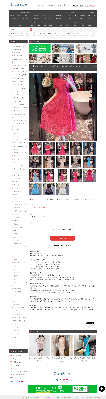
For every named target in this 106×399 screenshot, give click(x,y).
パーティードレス (28, 33)
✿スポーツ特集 (64, 25)
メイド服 (16, 159)
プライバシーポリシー (20, 371)
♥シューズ (47, 18)
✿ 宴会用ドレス (58, 15)
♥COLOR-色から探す (85, 25)
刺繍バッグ (17, 259)
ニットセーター (18, 175)
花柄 (64, 33)
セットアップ (18, 133)
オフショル (58, 33)
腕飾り (16, 221)
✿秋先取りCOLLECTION (91, 12)
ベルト (16, 272)
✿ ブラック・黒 (19, 98)
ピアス (89, 33)
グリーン (16, 347)
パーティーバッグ (19, 256)
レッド (16, 343)
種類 (31, 214)
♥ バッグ (91, 18)
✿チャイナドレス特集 (69, 12)
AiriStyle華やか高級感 (20, 75)
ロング (16, 91)
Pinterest (58, 5)
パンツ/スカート (19, 314)
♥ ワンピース (14, 18)
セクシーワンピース (20, 120)
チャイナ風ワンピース (20, 146)
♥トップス (25, 18)
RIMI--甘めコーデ (19, 68)
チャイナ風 (75, 33)
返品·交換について (19, 355)
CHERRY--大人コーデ (20, 72)
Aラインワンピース (20, 143)
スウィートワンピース (20, 149)
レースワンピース (19, 130)
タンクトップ (18, 304)
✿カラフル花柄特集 (80, 15)
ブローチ (16, 217)
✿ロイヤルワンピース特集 (31, 22)
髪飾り (16, 224)
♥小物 (20, 25)
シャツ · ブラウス (19, 165)
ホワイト (16, 330)
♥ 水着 (69, 18)
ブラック (16, 327)
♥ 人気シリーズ (37, 15)
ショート (16, 94)
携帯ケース (17, 276)
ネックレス (17, 214)
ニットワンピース (19, 136)
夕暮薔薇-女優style (20, 56)
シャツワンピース (19, 156)
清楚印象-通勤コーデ (20, 78)
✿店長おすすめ (53, 25)
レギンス (16, 311)
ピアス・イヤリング (20, 211)
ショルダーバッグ (19, 263)
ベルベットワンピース (20, 139)
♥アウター (80, 18)
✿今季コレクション (48, 15)
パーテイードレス (19, 88)
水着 (68, 33)
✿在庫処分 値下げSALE (25, 12)
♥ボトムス (36, 18)
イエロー (16, 340)
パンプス (16, 198)
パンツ (16, 188)
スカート (16, 185)
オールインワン (18, 191)
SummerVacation (48, 33)
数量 (31, 221)
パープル (16, 334)
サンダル (16, 201)
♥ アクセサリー (58, 18)
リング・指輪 (18, 227)
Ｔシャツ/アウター (19, 308)
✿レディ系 (17, 178)
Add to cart (62, 238)
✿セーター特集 (42, 25)
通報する (91, 326)
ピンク (16, 324)
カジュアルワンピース (20, 152)
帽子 (15, 269)
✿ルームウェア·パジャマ (75, 22)
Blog (14, 359)
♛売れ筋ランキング (15, 15)
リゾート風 (38, 33)
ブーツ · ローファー (20, 204)
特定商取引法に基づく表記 (94, 397)
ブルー (16, 337)
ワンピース (83, 33)
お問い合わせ (41, 5)
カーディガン (18, 243)
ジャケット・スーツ (20, 237)
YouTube (50, 5)
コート (16, 240)
